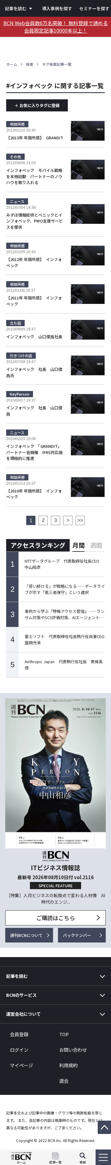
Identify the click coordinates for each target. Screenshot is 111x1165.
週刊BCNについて (26, 935)
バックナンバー (77, 935)
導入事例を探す (57, 8)
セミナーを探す (94, 8)
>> (80, 520)
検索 (29, 64)
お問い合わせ (73, 1049)
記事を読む (16, 8)
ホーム (11, 64)
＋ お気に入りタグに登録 (37, 105)
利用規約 (68, 1065)
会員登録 (19, 1034)
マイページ (21, 1065)
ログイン (19, 1049)
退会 (63, 1080)
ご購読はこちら (55, 918)
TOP (64, 1034)
